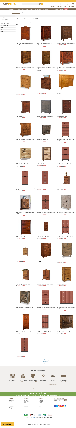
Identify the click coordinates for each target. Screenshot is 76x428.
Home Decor (3, 20)
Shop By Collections (41, 402)
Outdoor (31, 9)
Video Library (25, 402)
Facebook (55, 406)
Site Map (40, 406)
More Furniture (45, 9)
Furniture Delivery (11, 408)
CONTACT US (52, 6)
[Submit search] (42, 4)
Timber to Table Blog (26, 401)
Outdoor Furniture (4, 19)
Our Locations (10, 402)
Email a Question (33, 417)
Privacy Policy (10, 407)
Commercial (56, 9)
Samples (61, 9)
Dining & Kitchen (12, 9)
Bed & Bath (18, 9)
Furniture (3, 17)
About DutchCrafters (11, 400)
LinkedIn (65, 406)
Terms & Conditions (11, 406)
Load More (46, 361)
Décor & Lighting (38, 9)
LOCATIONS (59, 6)
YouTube (59, 406)
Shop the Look (41, 401)
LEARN (64, 6)
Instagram (63, 406)
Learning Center (26, 400)
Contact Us (10, 401)
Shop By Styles (41, 400)
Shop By (51, 9)
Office (27, 9)
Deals (66, 9)
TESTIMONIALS (71, 6)
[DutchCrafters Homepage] (9, 4)
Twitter (57, 406)
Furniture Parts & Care (5, 23)
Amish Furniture (4, 22)
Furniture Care (26, 406)
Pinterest (61, 406)
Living (23, 9)
